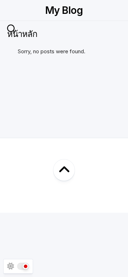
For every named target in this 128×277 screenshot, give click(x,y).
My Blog (64, 10)
